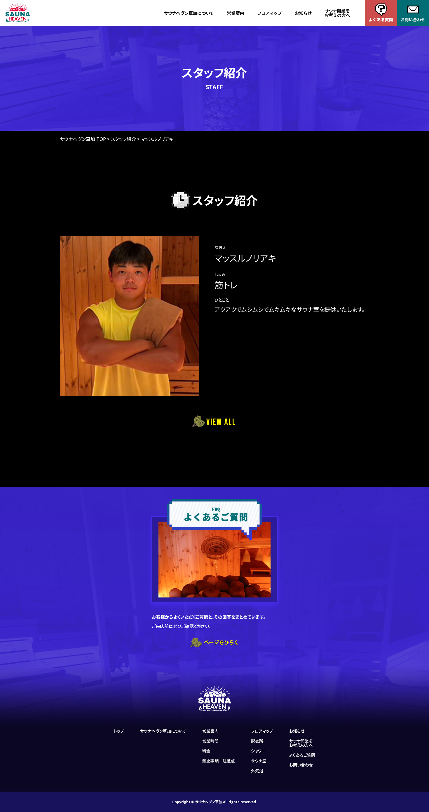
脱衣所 (257, 741)
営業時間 (210, 741)
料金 (206, 751)
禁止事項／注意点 (218, 761)
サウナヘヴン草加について (189, 13)
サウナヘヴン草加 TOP (83, 138)
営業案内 (235, 13)
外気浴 (257, 771)
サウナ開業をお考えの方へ (337, 13)
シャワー (258, 751)
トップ (119, 731)
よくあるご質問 (302, 755)
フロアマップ (269, 13)
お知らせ (303, 13)
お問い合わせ (301, 765)
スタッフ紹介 (123, 138)
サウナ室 (258, 761)
